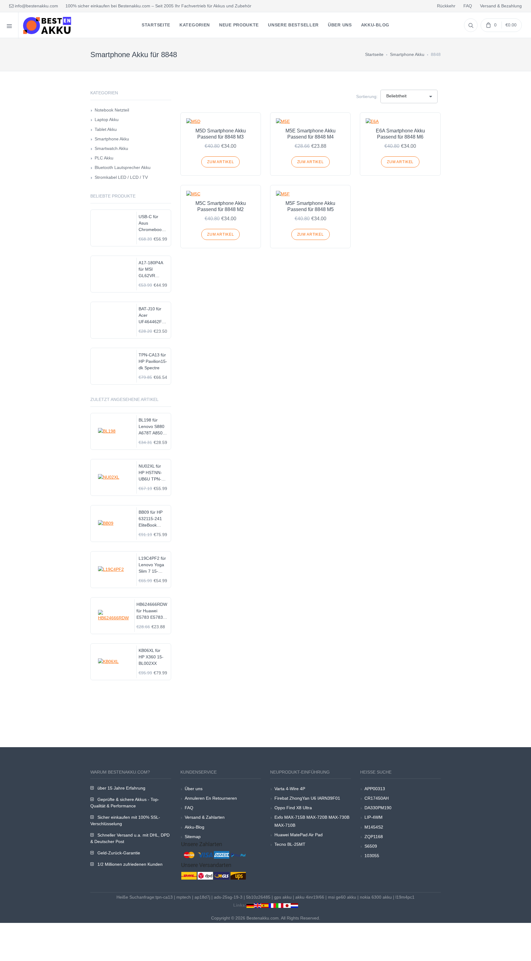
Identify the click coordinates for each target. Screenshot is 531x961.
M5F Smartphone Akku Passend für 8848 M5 (310, 206)
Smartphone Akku (407, 54)
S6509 (370, 846)
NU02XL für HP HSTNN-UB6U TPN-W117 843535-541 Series (153, 473)
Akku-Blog (194, 827)
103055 (371, 855)
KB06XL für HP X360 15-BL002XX (151, 657)
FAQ (467, 5)
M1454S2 (373, 827)
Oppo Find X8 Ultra (293, 807)
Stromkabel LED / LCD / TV (121, 177)
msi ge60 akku (342, 897)
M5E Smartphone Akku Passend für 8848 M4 (310, 133)
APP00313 (374, 788)
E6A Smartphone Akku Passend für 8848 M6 (400, 133)
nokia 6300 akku (376, 897)
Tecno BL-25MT (289, 844)
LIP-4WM (373, 817)
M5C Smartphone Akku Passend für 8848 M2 (220, 206)
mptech (183, 897)
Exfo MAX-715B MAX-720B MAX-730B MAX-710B (311, 821)
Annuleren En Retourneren (211, 798)
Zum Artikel (220, 162)
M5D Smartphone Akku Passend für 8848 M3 (220, 133)
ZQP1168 (373, 836)
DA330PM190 (377, 807)
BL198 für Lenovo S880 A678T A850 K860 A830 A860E (151, 427)
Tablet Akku (106, 129)
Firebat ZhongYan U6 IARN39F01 (307, 798)
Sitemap (193, 836)
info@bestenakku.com (36, 5)
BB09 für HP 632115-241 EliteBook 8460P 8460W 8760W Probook (152, 519)
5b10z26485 (258, 897)
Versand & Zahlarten (205, 817)
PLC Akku (104, 157)
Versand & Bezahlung (501, 5)
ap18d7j (202, 897)
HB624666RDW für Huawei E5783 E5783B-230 (151, 611)
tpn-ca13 (164, 897)
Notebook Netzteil (112, 110)
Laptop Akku (107, 119)
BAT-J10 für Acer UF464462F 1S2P (150, 315)
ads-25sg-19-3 (228, 897)
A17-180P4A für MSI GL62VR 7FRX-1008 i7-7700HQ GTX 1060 (153, 269)
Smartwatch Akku (111, 148)
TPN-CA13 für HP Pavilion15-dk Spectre (153, 361)
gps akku (283, 897)
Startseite (374, 54)
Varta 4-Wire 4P (289, 788)
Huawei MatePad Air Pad (298, 834)
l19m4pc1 (405, 897)
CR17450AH (376, 798)
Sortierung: (367, 96)
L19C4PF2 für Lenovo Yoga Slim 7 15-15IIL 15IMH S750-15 (152, 565)
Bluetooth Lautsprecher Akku (123, 167)
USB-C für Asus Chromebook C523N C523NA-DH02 (151, 223)
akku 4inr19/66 (309, 897)
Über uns (194, 788)
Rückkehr (446, 5)
